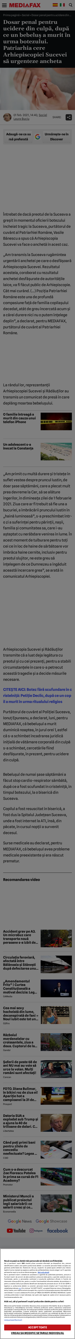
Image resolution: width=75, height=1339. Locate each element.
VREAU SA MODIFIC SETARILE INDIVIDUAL (37, 1333)
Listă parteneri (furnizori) (13, 1320)
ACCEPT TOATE (37, 1327)
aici (20, 1288)
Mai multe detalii (43, 1272)
